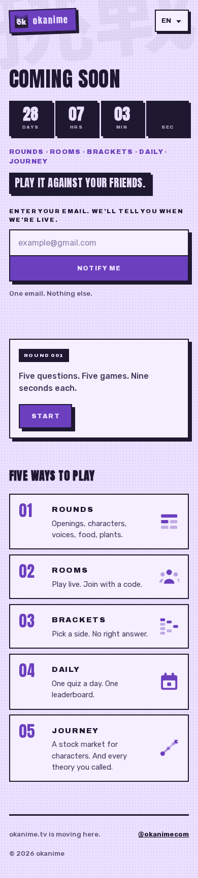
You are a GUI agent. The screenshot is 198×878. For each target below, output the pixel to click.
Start (45, 416)
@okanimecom (163, 834)
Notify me (99, 268)
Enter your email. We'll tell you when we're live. (96, 215)
